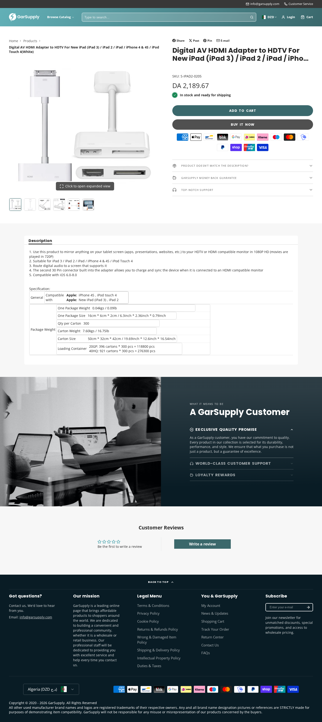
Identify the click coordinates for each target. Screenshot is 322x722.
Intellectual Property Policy (159, 658)
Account (288, 17)
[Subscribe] (308, 607)
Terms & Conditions (153, 605)
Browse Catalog (59, 17)
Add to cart (242, 110)
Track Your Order (215, 629)
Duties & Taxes (149, 665)
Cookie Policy (148, 621)
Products (30, 41)
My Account (210, 605)
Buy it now (243, 124)
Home (13, 41)
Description (40, 241)
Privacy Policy (148, 613)
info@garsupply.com (264, 4)
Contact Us (210, 645)
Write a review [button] (202, 544)
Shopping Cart (212, 621)
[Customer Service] (298, 4)
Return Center (212, 637)
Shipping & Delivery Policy (158, 650)
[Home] (24, 17)
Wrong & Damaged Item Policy (156, 640)
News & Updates (214, 613)
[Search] (252, 17)
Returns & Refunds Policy (157, 629)
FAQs (205, 652)
